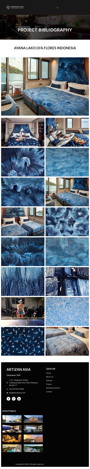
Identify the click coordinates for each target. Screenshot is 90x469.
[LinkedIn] (19, 399)
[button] (57, 7)
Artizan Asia (19, 369)
